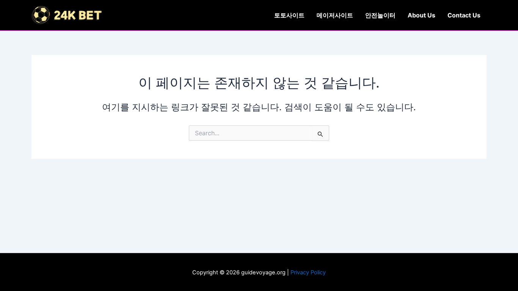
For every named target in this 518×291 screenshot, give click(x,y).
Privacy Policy (308, 272)
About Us (421, 15)
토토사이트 (289, 15)
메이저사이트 (335, 15)
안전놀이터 (380, 15)
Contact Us (463, 15)
